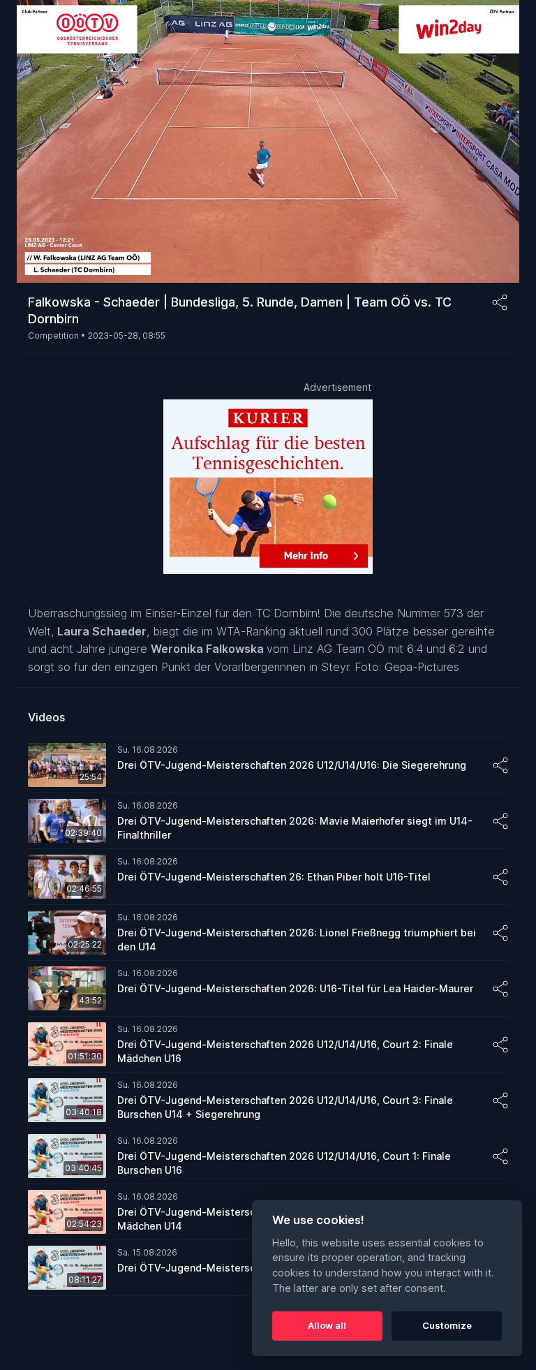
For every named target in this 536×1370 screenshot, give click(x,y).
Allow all (327, 1325)
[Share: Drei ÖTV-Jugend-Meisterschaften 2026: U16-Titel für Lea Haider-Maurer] (500, 988)
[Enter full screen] (494, 261)
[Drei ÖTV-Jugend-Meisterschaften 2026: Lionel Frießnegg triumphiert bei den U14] (268, 933)
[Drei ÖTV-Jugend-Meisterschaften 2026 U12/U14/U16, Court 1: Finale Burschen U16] (268, 1156)
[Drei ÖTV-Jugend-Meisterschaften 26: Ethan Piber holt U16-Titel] (268, 877)
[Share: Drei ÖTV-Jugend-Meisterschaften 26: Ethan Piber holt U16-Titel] (500, 877)
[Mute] (42, 261)
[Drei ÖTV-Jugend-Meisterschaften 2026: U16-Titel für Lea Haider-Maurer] (268, 989)
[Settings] (494, 19)
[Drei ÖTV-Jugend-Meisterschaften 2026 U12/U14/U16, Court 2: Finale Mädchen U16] (268, 1045)
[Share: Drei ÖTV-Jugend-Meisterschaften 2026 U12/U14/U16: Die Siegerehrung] (500, 765)
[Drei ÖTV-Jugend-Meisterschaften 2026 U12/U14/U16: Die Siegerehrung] (268, 765)
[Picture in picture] (466, 261)
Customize (447, 1325)
